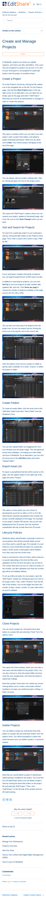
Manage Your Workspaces (12, 841)
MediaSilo (22, 12)
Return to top (7, 827)
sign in (10, 881)
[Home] (16, 5)
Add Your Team (8, 850)
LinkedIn (10, 799)
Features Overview (34, 12)
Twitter (7, 799)
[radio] (17, 813)
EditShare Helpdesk (9, 12)
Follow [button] (23, 54)
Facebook (3, 799)
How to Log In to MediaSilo (12, 862)
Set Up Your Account (9, 15)
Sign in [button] (38, 4)
